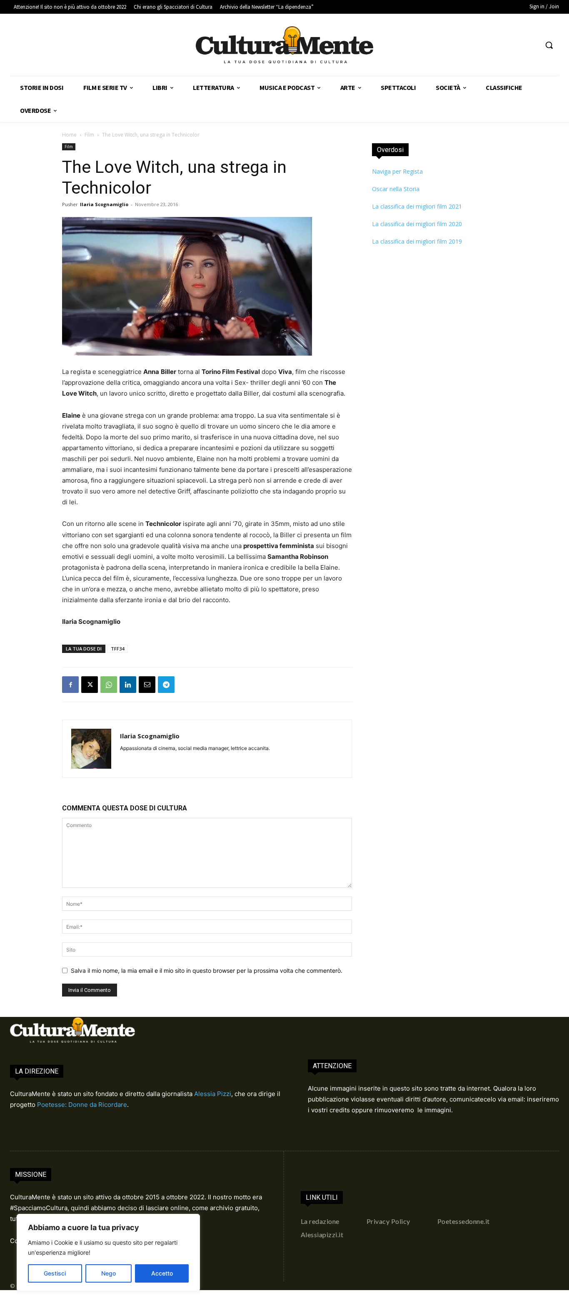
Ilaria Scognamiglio (104, 204)
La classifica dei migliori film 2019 (417, 241)
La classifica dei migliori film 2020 (417, 224)
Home (69, 134)
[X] (89, 684)
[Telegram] (166, 684)
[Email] (147, 684)
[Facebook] (70, 684)
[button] (549, 45)
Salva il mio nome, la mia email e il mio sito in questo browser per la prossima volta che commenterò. (206, 970)
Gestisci (55, 1273)
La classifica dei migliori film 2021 (417, 206)
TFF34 (117, 648)
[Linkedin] (128, 684)
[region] (108, 1252)
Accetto (162, 1273)
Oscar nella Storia (395, 189)
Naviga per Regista (397, 171)
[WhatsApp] (108, 684)
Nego (108, 1273)
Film (89, 134)
